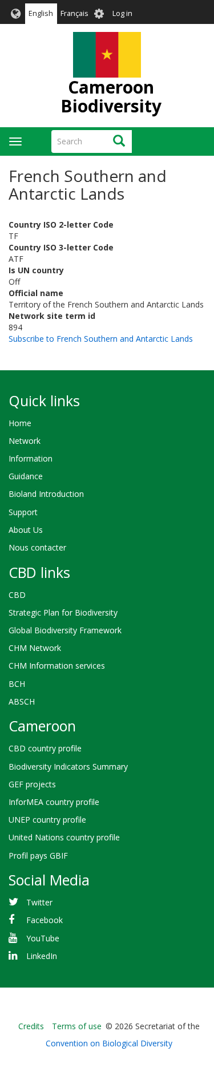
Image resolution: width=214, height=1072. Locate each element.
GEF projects (32, 784)
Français (74, 13)
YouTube (42, 938)
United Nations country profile (64, 837)
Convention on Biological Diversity (109, 1043)
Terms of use (77, 1026)
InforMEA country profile (54, 801)
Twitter (39, 902)
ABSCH (22, 701)
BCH (17, 683)
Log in (122, 13)
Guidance (26, 476)
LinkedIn (41, 955)
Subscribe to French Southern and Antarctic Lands (101, 338)
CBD (17, 594)
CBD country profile (45, 748)
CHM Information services (57, 665)
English (41, 13)
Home (20, 423)
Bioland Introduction (46, 493)
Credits (31, 1026)
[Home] (107, 55)
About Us (26, 529)
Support (23, 512)
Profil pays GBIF (38, 855)
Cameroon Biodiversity (110, 96)
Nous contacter (37, 547)
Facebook (44, 920)
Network (25, 440)
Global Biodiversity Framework (65, 630)
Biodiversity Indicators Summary (68, 766)
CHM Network (35, 647)
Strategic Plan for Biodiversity (63, 612)
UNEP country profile (47, 819)
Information (31, 458)
